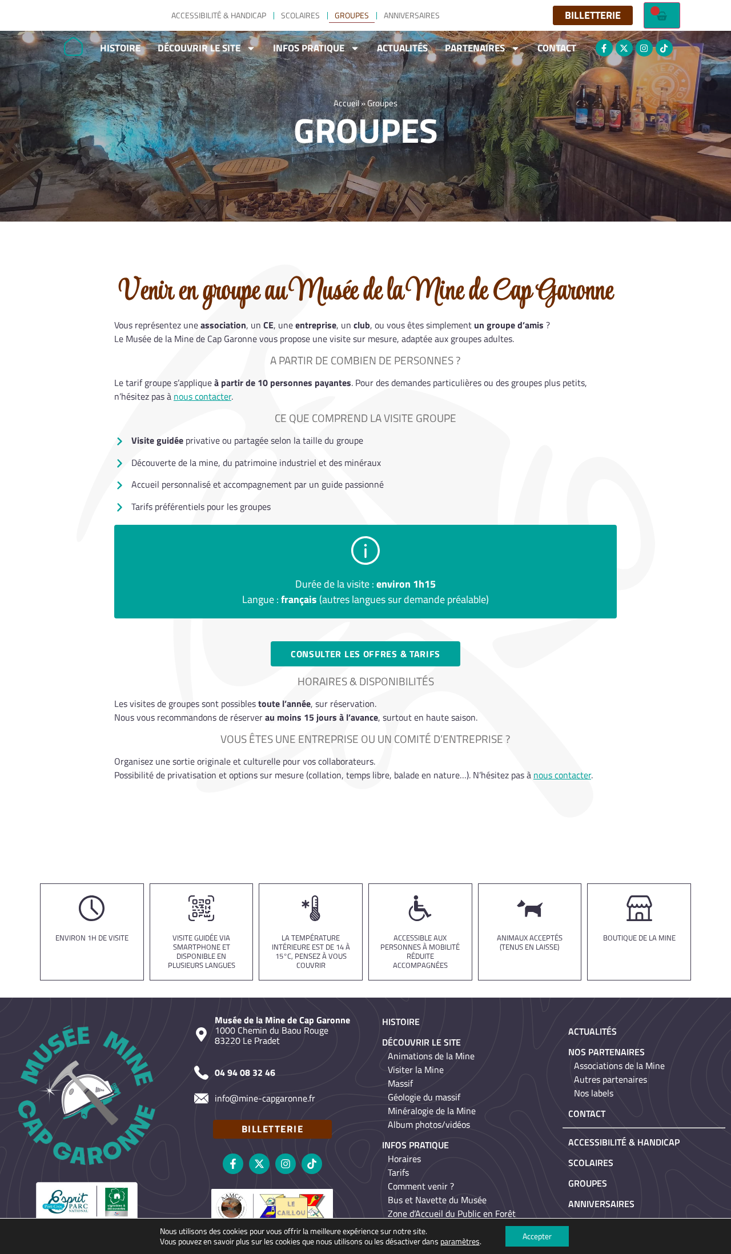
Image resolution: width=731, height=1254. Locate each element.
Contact (556, 48)
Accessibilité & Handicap (218, 15)
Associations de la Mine (619, 1065)
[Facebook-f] (604, 48)
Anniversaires (412, 15)
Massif (400, 1083)
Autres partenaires (610, 1079)
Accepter (537, 1236)
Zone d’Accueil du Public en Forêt (452, 1213)
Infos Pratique (308, 48)
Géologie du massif (424, 1097)
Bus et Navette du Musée (437, 1200)
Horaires (404, 1158)
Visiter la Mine (416, 1069)
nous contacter (202, 396)
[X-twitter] (624, 48)
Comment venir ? (421, 1186)
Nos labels (593, 1093)
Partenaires (475, 48)
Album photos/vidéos (429, 1124)
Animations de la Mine (431, 1056)
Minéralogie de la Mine (432, 1111)
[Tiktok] (664, 48)
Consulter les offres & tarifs (365, 654)
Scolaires (300, 15)
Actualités (402, 48)
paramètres (460, 1241)
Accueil (346, 103)
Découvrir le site (199, 48)
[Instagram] (644, 48)
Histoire (120, 48)
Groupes (352, 15)
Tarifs (398, 1172)
